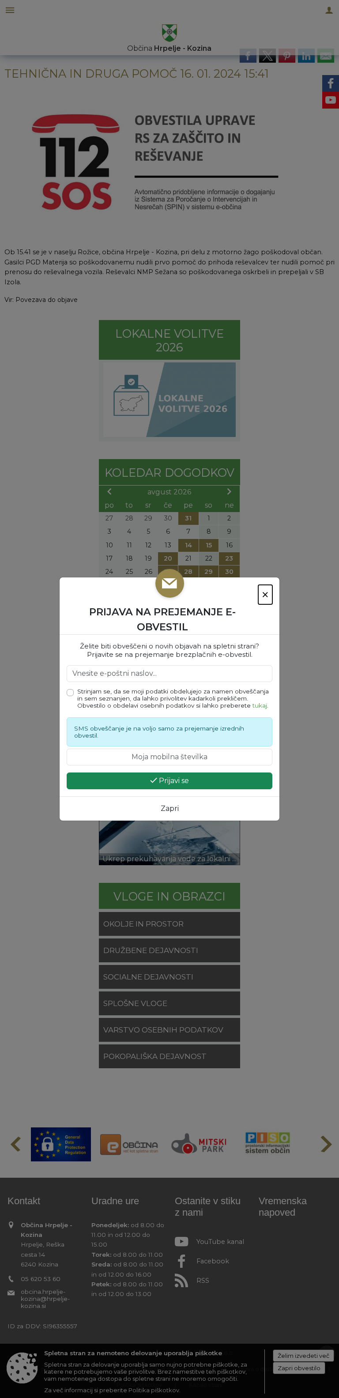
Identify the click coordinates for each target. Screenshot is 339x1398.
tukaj (259, 705)
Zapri (170, 808)
